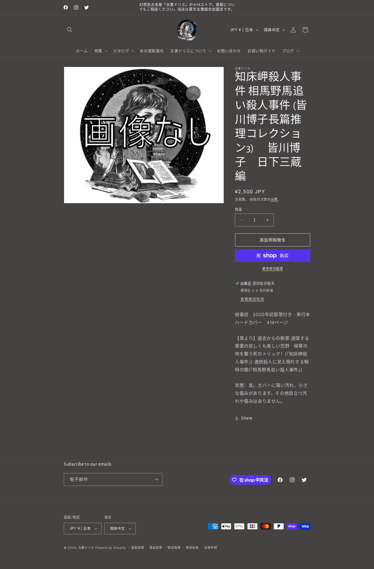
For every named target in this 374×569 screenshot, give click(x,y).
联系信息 (192, 548)
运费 (274, 199)
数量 (238, 209)
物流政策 (174, 548)
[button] (70, 30)
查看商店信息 (252, 299)
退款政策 (137, 548)
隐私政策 (155, 548)
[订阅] (156, 479)
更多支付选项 (272, 269)
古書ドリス (86, 548)
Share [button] (246, 418)
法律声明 (210, 548)
